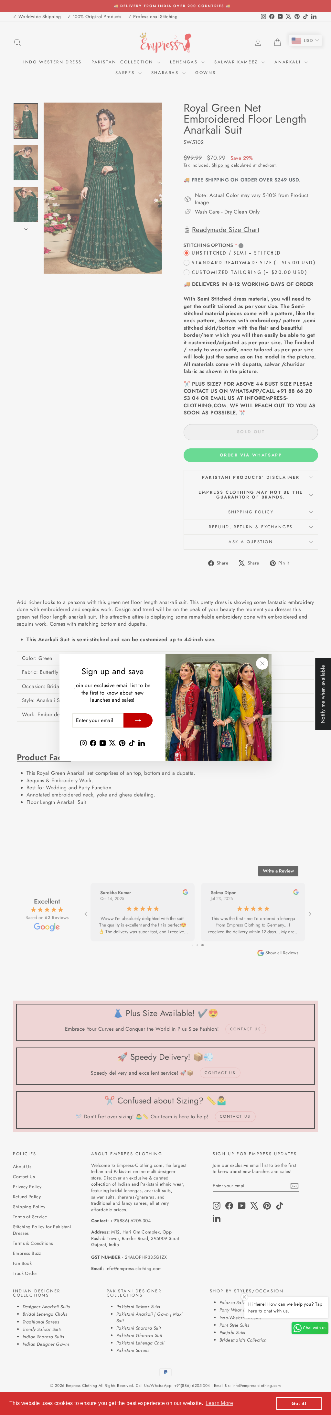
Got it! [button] (299, 1403)
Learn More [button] (219, 1403)
